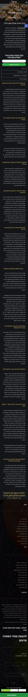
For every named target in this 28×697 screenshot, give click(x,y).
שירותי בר (22, 539)
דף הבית (18, 17)
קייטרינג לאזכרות (21, 541)
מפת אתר (22, 543)
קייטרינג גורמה (21, 577)
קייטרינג (23, 519)
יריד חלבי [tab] (24, 68)
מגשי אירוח (22, 534)
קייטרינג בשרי (22, 524)
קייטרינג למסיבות (21, 562)
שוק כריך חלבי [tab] (23, 79)
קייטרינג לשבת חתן (20, 585)
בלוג (25, 547)
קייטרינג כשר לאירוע (20, 565)
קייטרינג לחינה (21, 582)
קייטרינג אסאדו (21, 575)
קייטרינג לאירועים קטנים (19, 570)
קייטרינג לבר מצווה (20, 567)
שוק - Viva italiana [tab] (21, 72)
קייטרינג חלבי (22, 521)
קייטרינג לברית (21, 572)
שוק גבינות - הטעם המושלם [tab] (20, 75)
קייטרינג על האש (21, 526)
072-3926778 (14, 498)
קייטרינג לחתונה (21, 580)
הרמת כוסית (22, 587)
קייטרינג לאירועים (21, 529)
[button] (26, 26)
